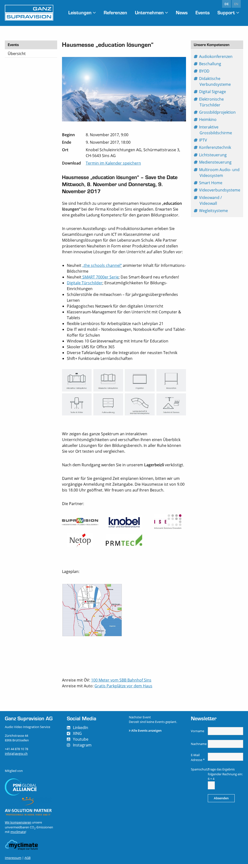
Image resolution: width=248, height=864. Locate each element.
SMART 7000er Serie (100, 277)
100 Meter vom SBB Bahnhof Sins (121, 680)
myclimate (17, 832)
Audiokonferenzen (216, 56)
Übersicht (17, 53)
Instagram (82, 745)
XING (77, 733)
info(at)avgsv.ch (16, 753)
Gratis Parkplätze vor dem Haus (123, 686)
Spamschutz (199, 769)
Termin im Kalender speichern (113, 163)
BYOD (204, 71)
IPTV (203, 140)
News (182, 12)
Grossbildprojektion (218, 112)
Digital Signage (213, 91)
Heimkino (208, 119)
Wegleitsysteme (214, 210)
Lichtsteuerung (213, 155)
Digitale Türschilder (84, 282)
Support (226, 12)
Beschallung (210, 63)
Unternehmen (149, 12)
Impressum (13, 858)
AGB (27, 858)
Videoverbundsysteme (220, 190)
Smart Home (211, 182)
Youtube (80, 739)
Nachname (199, 744)
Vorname (197, 731)
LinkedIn (80, 727)
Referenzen (115, 12)
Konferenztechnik (215, 147)
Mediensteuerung (216, 162)
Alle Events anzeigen (146, 730)
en (236, 4)
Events (202, 12)
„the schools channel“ (102, 265)
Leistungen (80, 12)
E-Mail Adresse (198, 757)
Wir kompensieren (18, 822)
